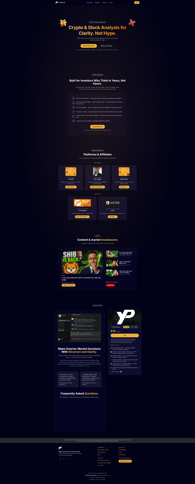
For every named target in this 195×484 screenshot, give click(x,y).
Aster (120, 452)
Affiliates (97, 2)
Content (104, 2)
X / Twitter (101, 465)
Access (111, 2)
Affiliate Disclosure (100, 477)
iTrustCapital (122, 449)
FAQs (99, 454)
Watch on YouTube (106, 46)
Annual (133, 327)
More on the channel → (112, 282)
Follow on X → (124, 187)
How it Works (101, 452)
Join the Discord (97, 126)
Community (90, 2)
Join (137, 2)
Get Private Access (89, 46)
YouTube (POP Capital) (104, 463)
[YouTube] (63, 458)
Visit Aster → (112, 216)
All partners (122, 454)
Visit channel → (71, 187)
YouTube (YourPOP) (103, 460)
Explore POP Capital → (97, 187)
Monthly (126, 327)
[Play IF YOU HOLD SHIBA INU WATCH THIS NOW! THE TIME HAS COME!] (82, 262)
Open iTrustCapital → (82, 216)
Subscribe (110, 285)
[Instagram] (59, 458)
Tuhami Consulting (100, 479)
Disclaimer (92, 477)
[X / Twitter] (67, 458)
